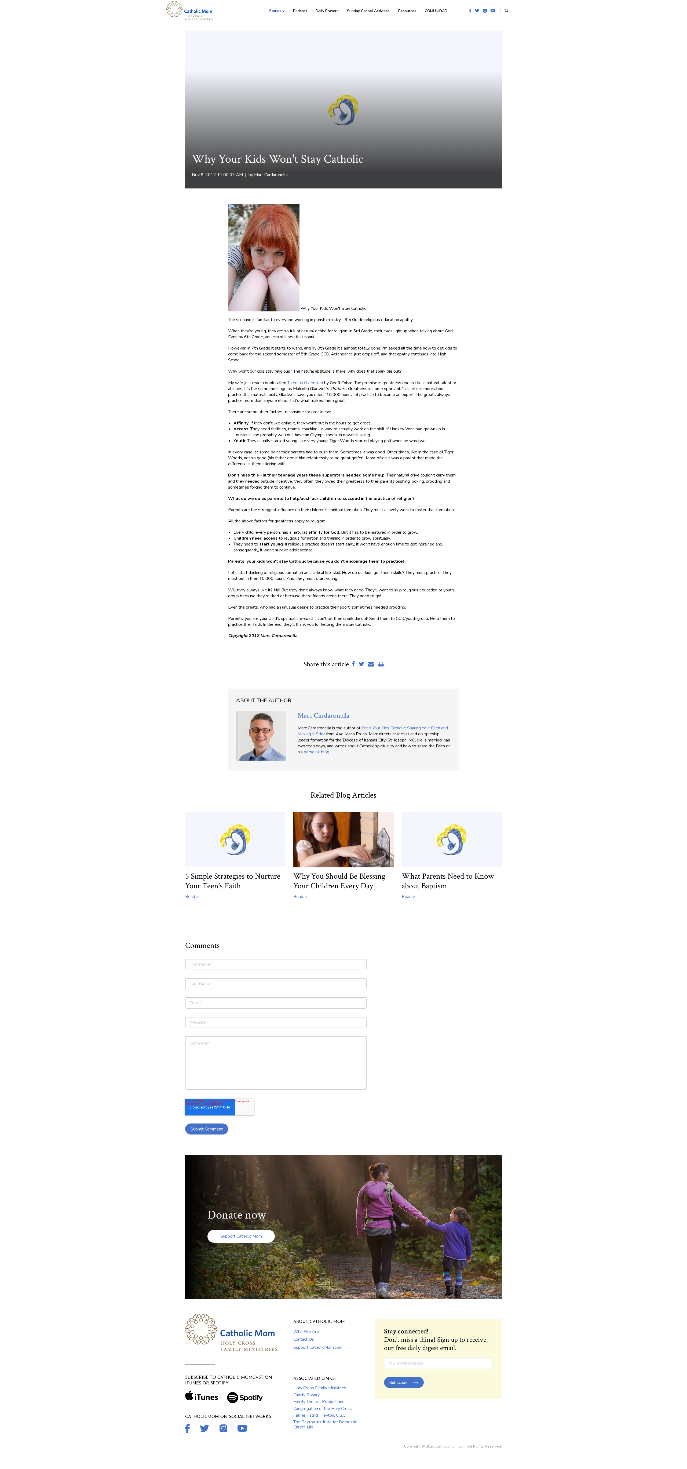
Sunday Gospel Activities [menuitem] (368, 10)
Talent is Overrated (305, 383)
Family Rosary (306, 1395)
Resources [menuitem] (407, 10)
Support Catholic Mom (241, 1236)
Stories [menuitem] (275, 10)
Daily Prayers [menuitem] (327, 10)
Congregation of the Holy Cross (322, 1409)
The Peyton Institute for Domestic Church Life (325, 1424)
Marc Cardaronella (271, 175)
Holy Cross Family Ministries (319, 1388)
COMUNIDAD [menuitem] (436, 10)
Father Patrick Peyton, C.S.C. (319, 1415)
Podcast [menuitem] (300, 10)
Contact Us (303, 1339)
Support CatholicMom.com (317, 1347)
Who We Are (306, 1332)
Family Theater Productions (318, 1402)
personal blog (316, 752)
